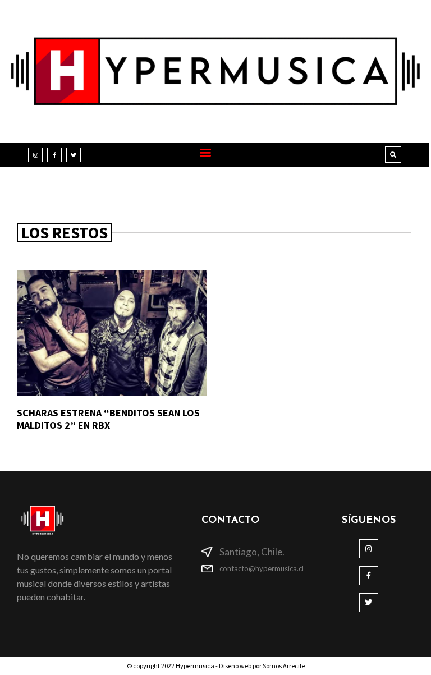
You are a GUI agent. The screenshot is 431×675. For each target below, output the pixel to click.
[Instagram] (35, 155)
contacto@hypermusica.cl (261, 568)
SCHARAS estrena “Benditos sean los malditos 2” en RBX (108, 418)
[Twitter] (73, 155)
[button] (205, 152)
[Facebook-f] (54, 155)
